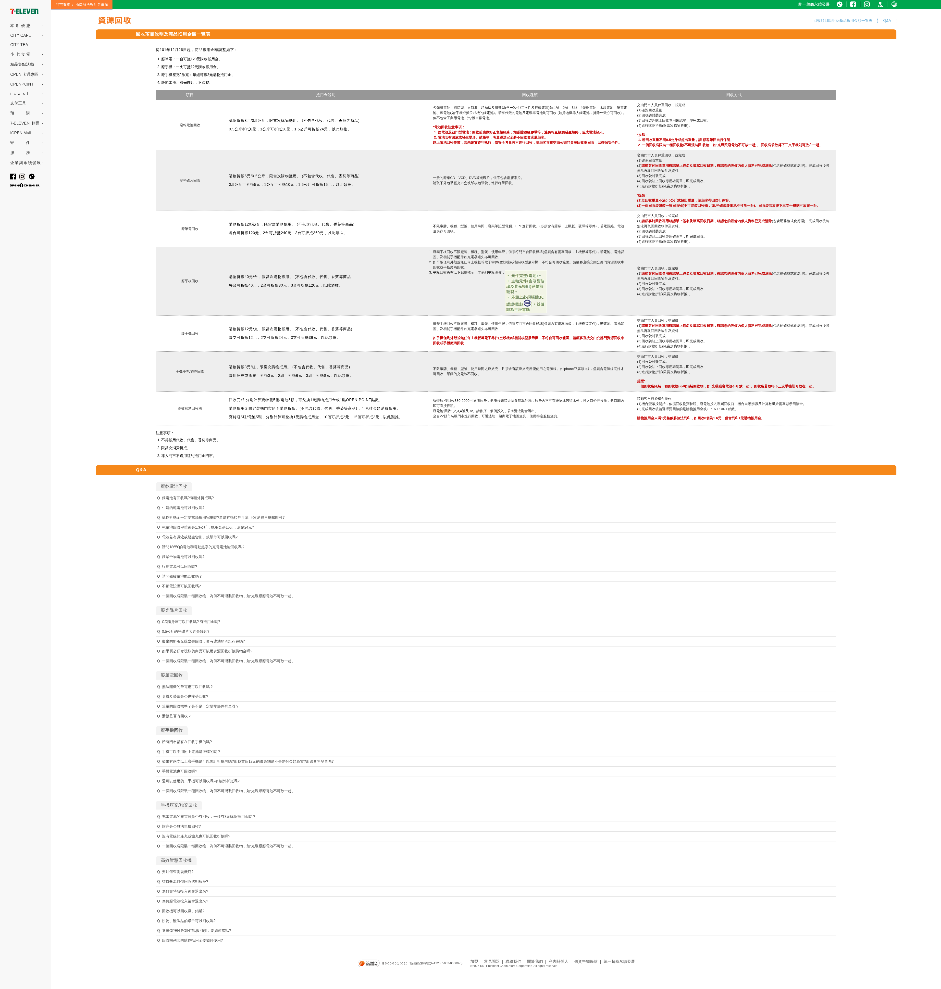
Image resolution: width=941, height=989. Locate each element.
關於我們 (535, 961)
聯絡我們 (513, 961)
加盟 (474, 961)
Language (894, 4)
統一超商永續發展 (814, 4)
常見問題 (492, 961)
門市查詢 (63, 4)
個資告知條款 (586, 961)
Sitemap (881, 4)
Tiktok (840, 4)
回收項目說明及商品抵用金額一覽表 (173, 34)
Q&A (141, 469)
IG (867, 4)
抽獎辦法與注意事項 (91, 4)
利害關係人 (558, 961)
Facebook (853, 4)
